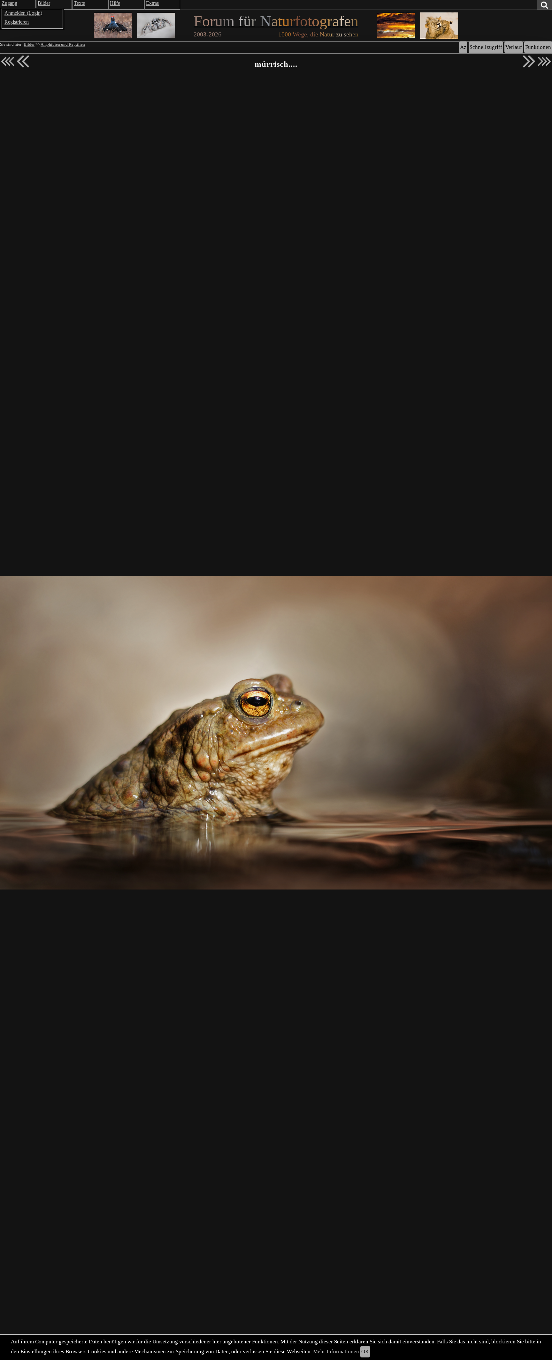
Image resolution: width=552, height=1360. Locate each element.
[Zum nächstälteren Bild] (544, 61)
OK (365, 1351)
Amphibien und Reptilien (63, 44)
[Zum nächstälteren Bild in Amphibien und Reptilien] (529, 61)
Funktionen (538, 47)
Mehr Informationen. (336, 1351)
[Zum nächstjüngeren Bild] (7, 61)
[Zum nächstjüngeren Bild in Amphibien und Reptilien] (23, 61)
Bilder (29, 44)
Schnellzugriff (486, 47)
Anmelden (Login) (23, 13)
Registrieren (16, 22)
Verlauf (513, 47)
